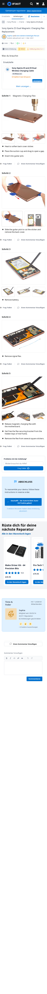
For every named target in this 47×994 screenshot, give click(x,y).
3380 (6, 43)
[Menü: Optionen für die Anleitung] (44, 16)
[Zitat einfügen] (22, 658)
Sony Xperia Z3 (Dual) (35, 22)
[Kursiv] (10, 658)
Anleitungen (18, 16)
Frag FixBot (22, 468)
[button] (31, 4)
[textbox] (23, 668)
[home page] (14, 4)
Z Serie (21, 22)
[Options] (3, 22)
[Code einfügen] (14, 658)
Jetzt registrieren (34, 10)
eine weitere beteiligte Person (27, 36)
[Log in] (43, 4)
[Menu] (3, 4)
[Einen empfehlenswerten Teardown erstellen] (25, 624)
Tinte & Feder (9, 603)
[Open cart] (37, 4)
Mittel (23, 49)
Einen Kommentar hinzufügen (23, 458)
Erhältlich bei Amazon (21, 77)
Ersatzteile (6, 16)
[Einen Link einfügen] (18, 658)
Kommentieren (34, 679)
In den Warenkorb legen (16, 582)
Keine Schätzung (10, 49)
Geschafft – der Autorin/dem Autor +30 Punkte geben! (24, 502)
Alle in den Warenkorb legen (16, 533)
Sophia (9, 36)
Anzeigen (37, 81)
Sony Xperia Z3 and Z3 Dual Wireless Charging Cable (24, 69)
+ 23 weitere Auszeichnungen (28, 627)
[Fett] (6, 658)
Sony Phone (11, 22)
